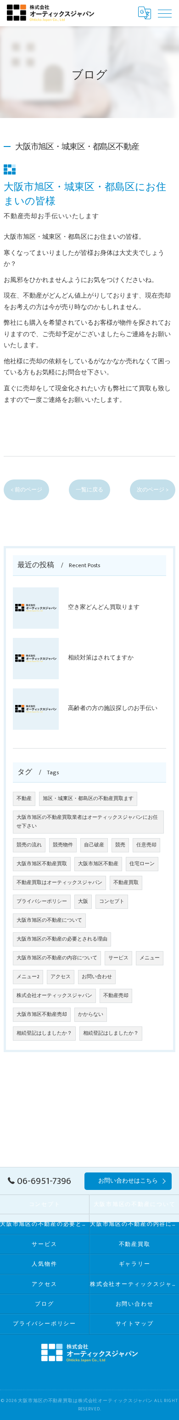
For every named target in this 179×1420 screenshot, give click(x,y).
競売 (120, 845)
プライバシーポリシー (42, 901)
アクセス (60, 977)
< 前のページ (26, 490)
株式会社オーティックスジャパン (54, 996)
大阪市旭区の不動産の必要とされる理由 (62, 939)
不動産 (24, 799)
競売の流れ (29, 845)
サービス (118, 958)
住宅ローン (142, 864)
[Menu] (165, 13)
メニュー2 (28, 977)
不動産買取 (126, 883)
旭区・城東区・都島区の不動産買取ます (88, 799)
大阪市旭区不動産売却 (42, 1014)
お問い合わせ (97, 977)
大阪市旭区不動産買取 (42, 864)
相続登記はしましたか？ (44, 1033)
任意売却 (146, 845)
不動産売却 (116, 996)
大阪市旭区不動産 (98, 864)
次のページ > (152, 490)
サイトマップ (135, 1323)
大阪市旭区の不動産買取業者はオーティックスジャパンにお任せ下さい (87, 821)
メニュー (150, 958)
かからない (90, 1014)
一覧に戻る (89, 490)
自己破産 (94, 845)
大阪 (83, 901)
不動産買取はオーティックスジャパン (59, 883)
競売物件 (63, 845)
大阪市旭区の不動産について (49, 920)
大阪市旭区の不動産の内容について (57, 958)
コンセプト (111, 901)
